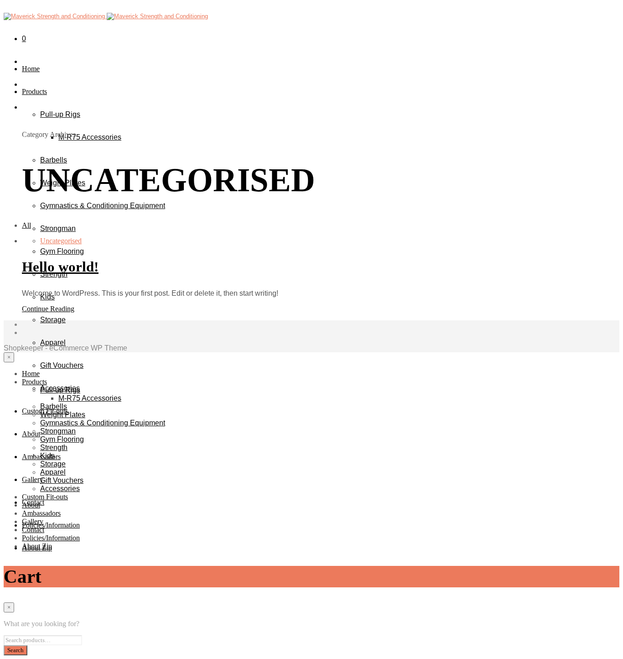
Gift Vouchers (61, 365)
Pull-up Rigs (60, 114)
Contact (33, 529)
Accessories (60, 488)
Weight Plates (62, 414)
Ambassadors (41, 513)
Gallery (32, 521)
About (31, 434)
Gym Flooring (62, 251)
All (26, 225)
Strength (53, 447)
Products (34, 91)
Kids (47, 456)
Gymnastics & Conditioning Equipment (102, 205)
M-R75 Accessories (89, 137)
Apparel (53, 342)
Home (31, 69)
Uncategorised (61, 241)
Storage (53, 320)
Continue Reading (48, 309)
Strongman (58, 228)
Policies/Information (51, 525)
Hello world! (60, 267)
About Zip (37, 546)
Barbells (53, 160)
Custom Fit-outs (45, 497)
